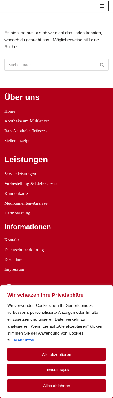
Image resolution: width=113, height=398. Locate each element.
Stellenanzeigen (18, 140)
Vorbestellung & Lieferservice (31, 183)
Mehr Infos (24, 340)
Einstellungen (56, 370)
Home (9, 111)
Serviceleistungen (20, 173)
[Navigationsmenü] (102, 6)
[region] (56, 341)
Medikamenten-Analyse (26, 203)
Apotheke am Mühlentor (26, 121)
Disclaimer (14, 259)
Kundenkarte (16, 193)
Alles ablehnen (56, 385)
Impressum (14, 269)
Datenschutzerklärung (24, 249)
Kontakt (11, 240)
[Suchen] (102, 65)
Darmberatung (17, 213)
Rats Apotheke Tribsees (25, 130)
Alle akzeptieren (56, 354)
